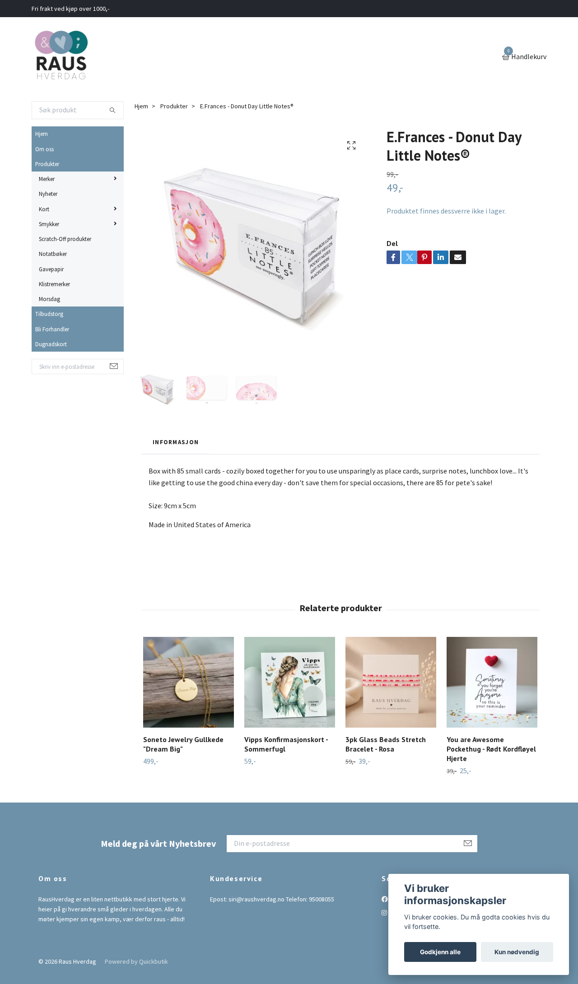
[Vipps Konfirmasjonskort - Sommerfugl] (289, 682)
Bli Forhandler (52, 329)
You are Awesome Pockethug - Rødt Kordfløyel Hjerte (491, 749)
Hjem (41, 133)
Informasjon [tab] (176, 442)
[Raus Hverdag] (61, 57)
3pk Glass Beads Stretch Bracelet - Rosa (385, 744)
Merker (47, 178)
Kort (44, 209)
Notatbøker (53, 253)
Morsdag (49, 298)
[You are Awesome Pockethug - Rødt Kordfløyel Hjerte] (492, 682)
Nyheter (48, 193)
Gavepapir (51, 269)
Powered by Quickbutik (136, 961)
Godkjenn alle (440, 952)
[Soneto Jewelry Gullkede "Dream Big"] (188, 682)
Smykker (49, 223)
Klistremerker (54, 284)
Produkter (47, 163)
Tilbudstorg (49, 313)
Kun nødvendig (516, 952)
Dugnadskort (51, 344)
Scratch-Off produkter (65, 238)
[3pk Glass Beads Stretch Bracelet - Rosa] (390, 682)
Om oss (44, 149)
